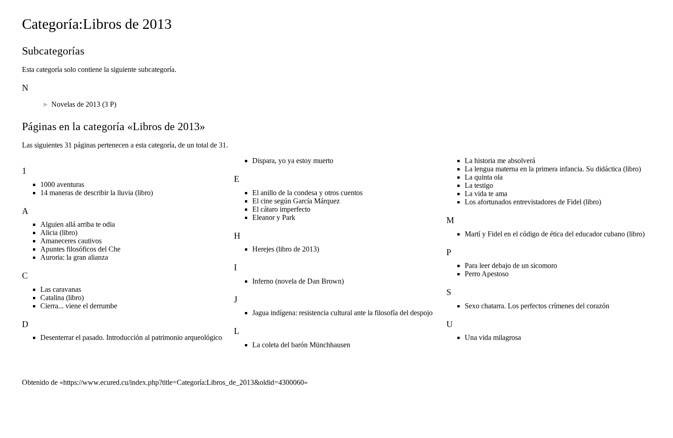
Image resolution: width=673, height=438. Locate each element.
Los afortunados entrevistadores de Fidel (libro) (533, 202)
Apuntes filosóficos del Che (80, 249)
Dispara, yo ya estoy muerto (292, 160)
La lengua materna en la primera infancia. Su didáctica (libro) (553, 169)
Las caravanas (60, 289)
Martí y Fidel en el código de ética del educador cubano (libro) (555, 234)
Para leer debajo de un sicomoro (511, 265)
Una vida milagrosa (493, 337)
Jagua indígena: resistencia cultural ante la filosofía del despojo (342, 313)
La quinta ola (484, 177)
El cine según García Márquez (296, 201)
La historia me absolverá (500, 160)
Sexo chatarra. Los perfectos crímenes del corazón (537, 306)
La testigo (479, 185)
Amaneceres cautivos (71, 241)
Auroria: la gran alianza (74, 257)
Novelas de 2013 (75, 104)
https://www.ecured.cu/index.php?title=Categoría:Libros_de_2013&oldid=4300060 (183, 382)
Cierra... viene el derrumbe (78, 306)
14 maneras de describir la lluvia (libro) (96, 193)
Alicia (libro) (58, 232)
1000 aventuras (62, 184)
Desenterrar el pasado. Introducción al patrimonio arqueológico (131, 337)
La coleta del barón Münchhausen (301, 345)
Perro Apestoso (487, 274)
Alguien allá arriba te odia (77, 224)
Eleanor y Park (273, 217)
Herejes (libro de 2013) (285, 249)
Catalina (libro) (62, 297)
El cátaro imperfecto (281, 209)
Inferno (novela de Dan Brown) (298, 281)
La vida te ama (486, 193)
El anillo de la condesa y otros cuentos (307, 193)
